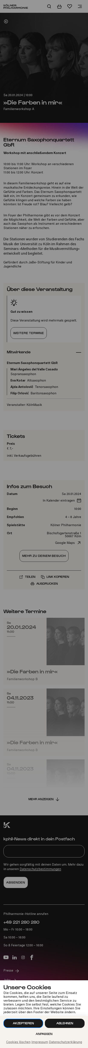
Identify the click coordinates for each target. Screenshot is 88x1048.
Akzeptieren (23, 1023)
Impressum (39, 1042)
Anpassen (44, 1034)
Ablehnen (64, 1023)
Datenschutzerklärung (65, 1042)
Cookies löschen (18, 1042)
